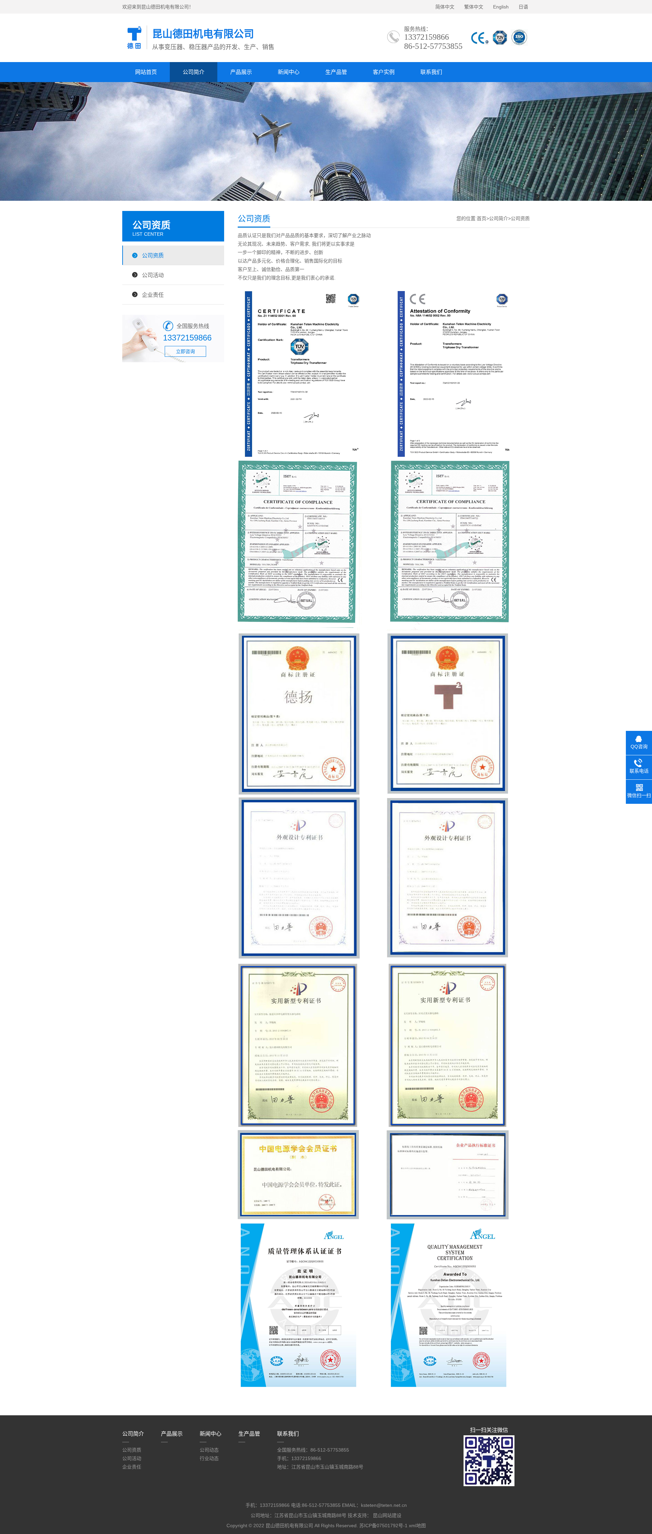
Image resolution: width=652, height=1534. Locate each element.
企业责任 (153, 295)
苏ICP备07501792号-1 (383, 1525)
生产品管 (336, 72)
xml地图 (417, 1525)
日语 (523, 6)
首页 (481, 218)
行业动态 (209, 1458)
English (501, 6)
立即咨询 (185, 351)
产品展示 (241, 72)
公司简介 (193, 72)
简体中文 (444, 6)
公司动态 (209, 1450)
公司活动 (153, 275)
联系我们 (431, 72)
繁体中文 (473, 6)
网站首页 (146, 72)
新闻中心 (289, 72)
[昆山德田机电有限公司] (134, 49)
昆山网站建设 (387, 1515)
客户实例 (384, 72)
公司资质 (153, 255)
